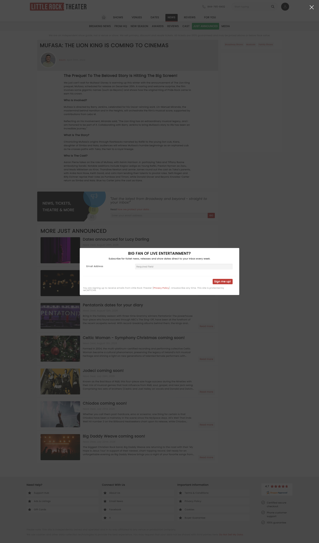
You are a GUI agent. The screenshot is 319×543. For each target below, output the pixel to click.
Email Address (94, 266)
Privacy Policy (161, 288)
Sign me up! (222, 281)
